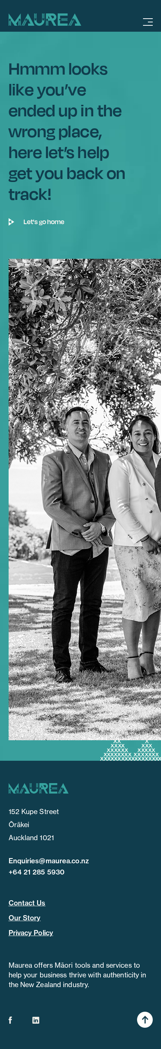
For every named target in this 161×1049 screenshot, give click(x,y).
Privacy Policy (31, 933)
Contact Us (27, 903)
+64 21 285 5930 (37, 872)
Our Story (25, 918)
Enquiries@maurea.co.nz (49, 861)
